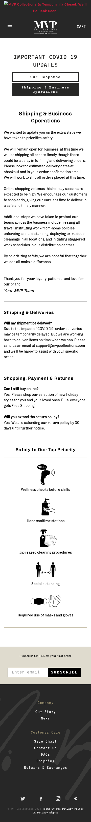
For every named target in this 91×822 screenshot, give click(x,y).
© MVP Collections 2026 (24, 808)
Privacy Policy (72, 808)
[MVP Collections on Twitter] (22, 798)
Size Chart (45, 741)
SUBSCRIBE (64, 672)
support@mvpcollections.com (60, 346)
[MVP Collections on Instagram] (58, 798)
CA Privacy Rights (45, 812)
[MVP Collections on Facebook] (40, 798)
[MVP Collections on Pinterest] (76, 798)
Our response (45, 77)
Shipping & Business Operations (45, 89)
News (45, 718)
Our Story (45, 712)
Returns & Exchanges (45, 767)
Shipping (45, 761)
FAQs (45, 754)
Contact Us (45, 748)
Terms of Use (51, 808)
